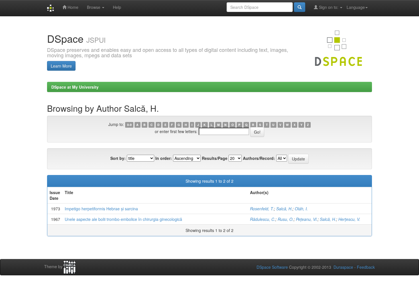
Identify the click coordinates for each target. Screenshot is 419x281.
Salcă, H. (284, 208)
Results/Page (214, 158)
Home (72, 7)
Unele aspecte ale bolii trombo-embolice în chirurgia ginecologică (123, 219)
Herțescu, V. (349, 219)
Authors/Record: (259, 158)
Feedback (366, 267)
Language (356, 7)
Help (117, 7)
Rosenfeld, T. (262, 208)
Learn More (61, 66)
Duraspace (343, 267)
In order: (163, 158)
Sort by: (118, 158)
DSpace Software (272, 267)
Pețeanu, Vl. (307, 219)
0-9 (129, 125)
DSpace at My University (75, 87)
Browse (94, 7)
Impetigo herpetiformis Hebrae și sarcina (101, 208)
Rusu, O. (286, 219)
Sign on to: (328, 7)
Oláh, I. (301, 208)
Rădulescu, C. (262, 219)
